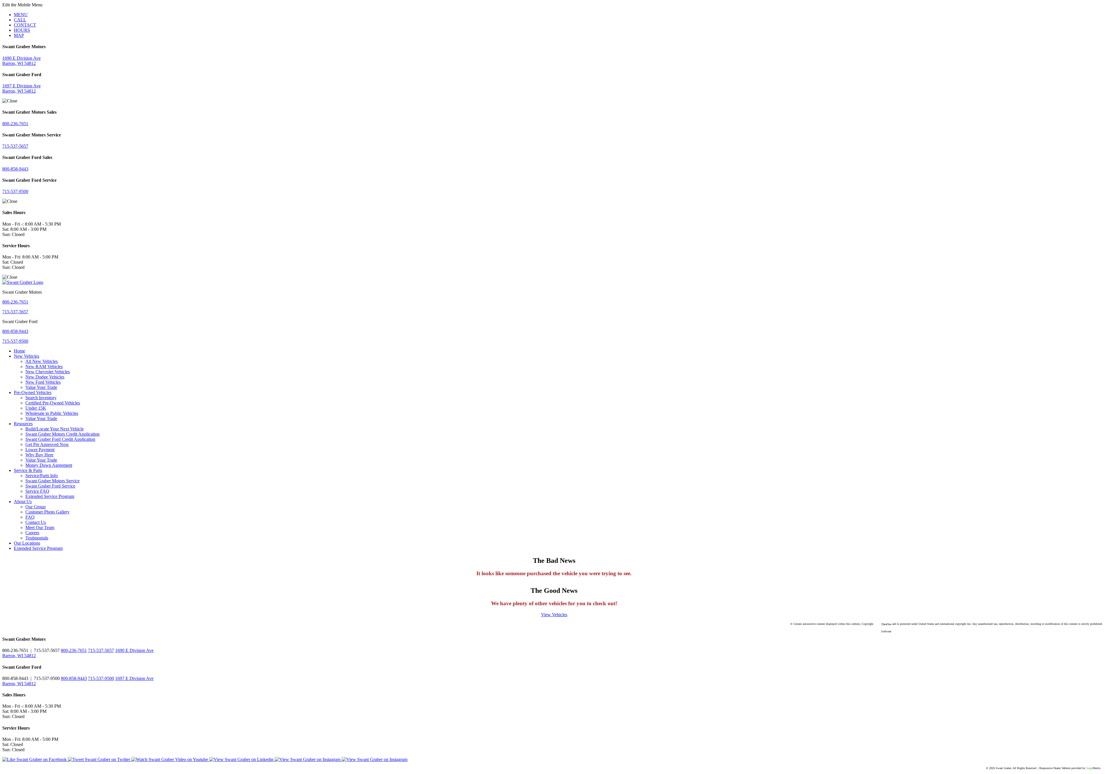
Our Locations (27, 543)
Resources (23, 423)
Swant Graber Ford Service (50, 485)
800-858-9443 (15, 168)
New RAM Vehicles (44, 366)
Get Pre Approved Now (47, 444)
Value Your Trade (41, 387)
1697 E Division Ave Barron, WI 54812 (21, 88)
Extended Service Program (49, 496)
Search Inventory (41, 397)
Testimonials (36, 537)
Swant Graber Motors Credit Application (62, 434)
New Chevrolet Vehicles (47, 371)
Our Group (35, 506)
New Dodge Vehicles (44, 376)
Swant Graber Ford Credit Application (60, 439)
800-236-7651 (15, 123)
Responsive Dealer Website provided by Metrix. (1070, 768)
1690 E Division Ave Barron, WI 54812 (21, 61)
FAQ (30, 517)
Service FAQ (37, 491)
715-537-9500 (15, 191)
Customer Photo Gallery (47, 511)
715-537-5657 (15, 146)
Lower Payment (40, 449)
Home (19, 350)
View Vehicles (554, 614)
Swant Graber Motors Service (52, 480)
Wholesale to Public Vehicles (51, 413)
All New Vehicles (41, 361)
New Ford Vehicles (43, 382)
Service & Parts (28, 470)
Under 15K (35, 408)
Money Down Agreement (48, 465)
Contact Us (35, 522)
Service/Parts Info (41, 475)
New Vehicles (26, 356)
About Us (23, 501)
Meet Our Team (39, 527)
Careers (32, 532)
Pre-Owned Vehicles (32, 392)
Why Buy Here (39, 454)
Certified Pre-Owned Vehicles (52, 402)
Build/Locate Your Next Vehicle (54, 428)
